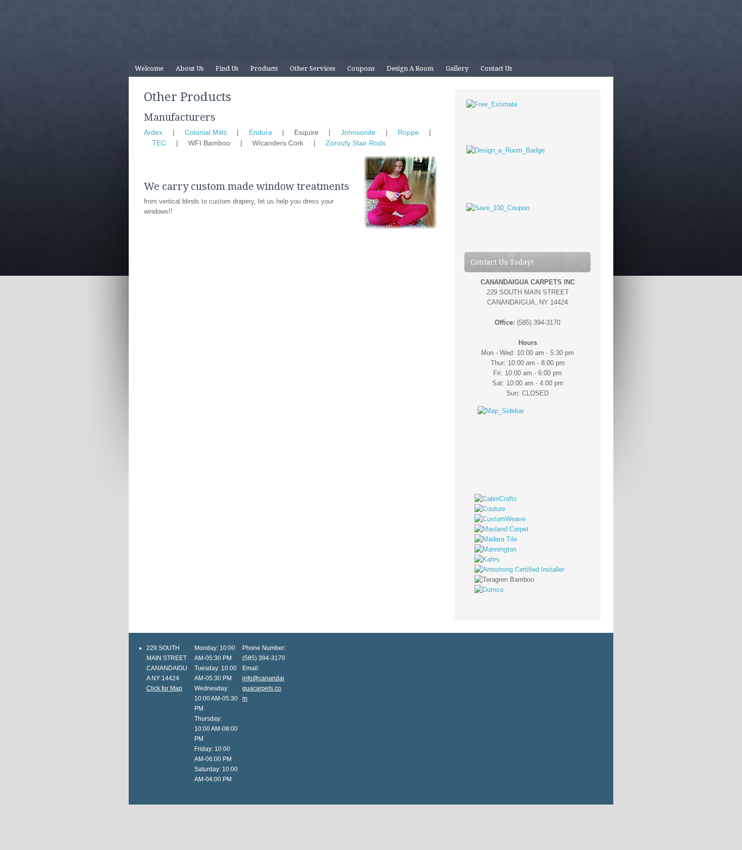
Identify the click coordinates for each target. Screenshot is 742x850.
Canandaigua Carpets (371, 30)
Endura (260, 132)
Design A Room (410, 68)
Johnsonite (358, 132)
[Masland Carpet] (501, 529)
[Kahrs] (487, 559)
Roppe (408, 132)
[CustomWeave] (499, 519)
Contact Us (496, 68)
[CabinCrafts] (495, 499)
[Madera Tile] (495, 539)
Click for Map (164, 688)
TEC (159, 143)
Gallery (457, 68)
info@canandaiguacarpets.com (263, 688)
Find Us (227, 68)
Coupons (361, 68)
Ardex (153, 132)
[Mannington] (495, 549)
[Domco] (488, 589)
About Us (189, 68)
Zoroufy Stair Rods (356, 143)
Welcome (149, 68)
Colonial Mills (206, 132)
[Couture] (489, 509)
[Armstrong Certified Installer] (519, 569)
